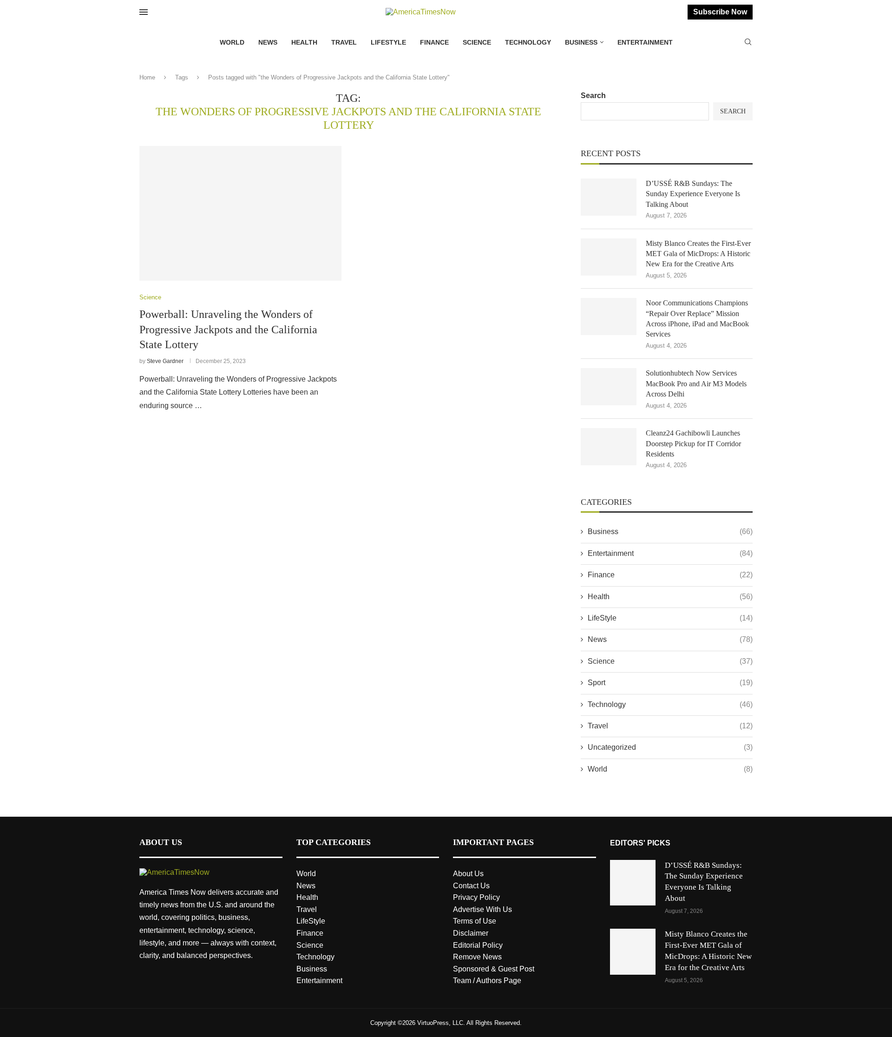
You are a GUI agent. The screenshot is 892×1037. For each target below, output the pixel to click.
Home (147, 77)
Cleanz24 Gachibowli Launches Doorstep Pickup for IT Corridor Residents (693, 443)
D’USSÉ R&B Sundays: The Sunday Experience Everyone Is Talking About (693, 193)
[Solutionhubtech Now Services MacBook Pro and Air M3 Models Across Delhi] (608, 386)
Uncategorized (670, 747)
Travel (344, 42)
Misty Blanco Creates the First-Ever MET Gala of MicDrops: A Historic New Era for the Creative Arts (698, 253)
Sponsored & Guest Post (493, 969)
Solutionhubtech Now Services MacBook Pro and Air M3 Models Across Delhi (696, 383)
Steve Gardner (165, 361)
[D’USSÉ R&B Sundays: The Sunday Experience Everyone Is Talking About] (608, 197)
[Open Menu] (143, 12)
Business (581, 42)
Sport (670, 683)
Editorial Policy (478, 945)
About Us (468, 874)
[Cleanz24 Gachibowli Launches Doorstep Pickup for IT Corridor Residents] (608, 446)
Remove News (477, 957)
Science (477, 42)
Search (593, 95)
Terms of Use (474, 921)
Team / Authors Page (487, 980)
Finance (434, 42)
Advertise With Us (482, 909)
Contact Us (471, 886)
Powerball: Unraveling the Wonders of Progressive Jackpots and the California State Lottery (228, 329)
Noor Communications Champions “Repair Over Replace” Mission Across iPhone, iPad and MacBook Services (697, 318)
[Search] (748, 42)
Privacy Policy (476, 897)
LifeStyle (388, 42)
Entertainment (645, 42)
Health (304, 42)
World (232, 42)
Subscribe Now (720, 12)
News (267, 42)
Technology (528, 42)
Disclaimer (470, 933)
